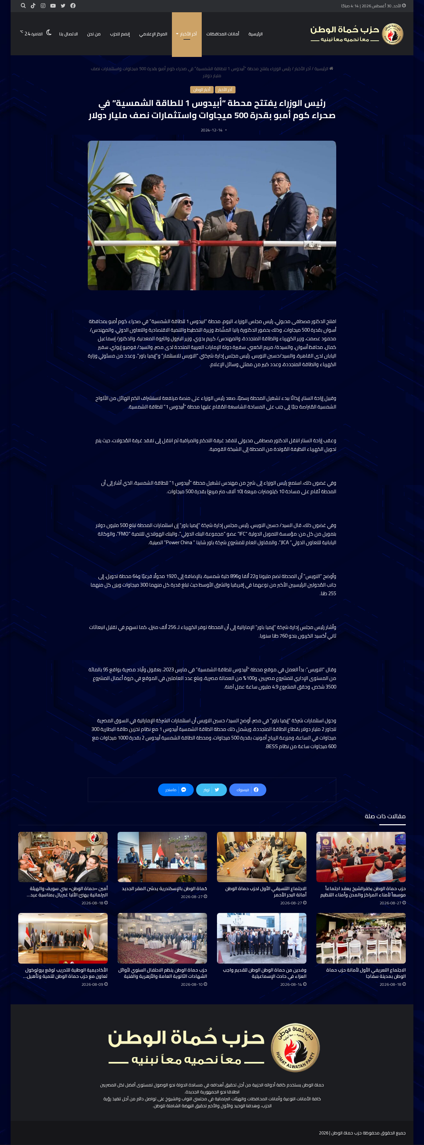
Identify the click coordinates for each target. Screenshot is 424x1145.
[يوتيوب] (53, 6)
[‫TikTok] (33, 6)
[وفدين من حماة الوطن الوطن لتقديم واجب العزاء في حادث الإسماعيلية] (261, 938)
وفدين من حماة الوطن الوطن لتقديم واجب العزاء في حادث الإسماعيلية (264, 973)
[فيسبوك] (73, 6)
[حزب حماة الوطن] (356, 34)
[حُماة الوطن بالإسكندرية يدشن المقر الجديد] (162, 857)
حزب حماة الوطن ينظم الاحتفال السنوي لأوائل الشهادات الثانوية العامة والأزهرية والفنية (162, 973)
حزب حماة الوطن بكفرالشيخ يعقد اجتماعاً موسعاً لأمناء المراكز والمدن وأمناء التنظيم (363, 891)
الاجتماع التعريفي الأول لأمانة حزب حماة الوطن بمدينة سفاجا (366, 973)
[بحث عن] (23, 6)
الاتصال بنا (68, 34)
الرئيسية (255, 34)
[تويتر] (63, 6)
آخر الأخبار (188, 34)
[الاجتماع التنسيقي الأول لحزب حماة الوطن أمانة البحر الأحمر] (261, 857)
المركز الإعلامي (153, 34)
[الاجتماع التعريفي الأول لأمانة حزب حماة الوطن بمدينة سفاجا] (361, 938)
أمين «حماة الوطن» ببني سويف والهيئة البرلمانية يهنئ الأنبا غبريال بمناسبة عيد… (67, 891)
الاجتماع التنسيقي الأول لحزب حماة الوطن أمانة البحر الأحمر (265, 891)
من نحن (94, 34)
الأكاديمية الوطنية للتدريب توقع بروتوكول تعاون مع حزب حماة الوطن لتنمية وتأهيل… (65, 973)
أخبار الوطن (201, 89)
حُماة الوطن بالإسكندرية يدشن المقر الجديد (164, 888)
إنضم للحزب (120, 34)
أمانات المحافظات (222, 34)
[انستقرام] (43, 6)
